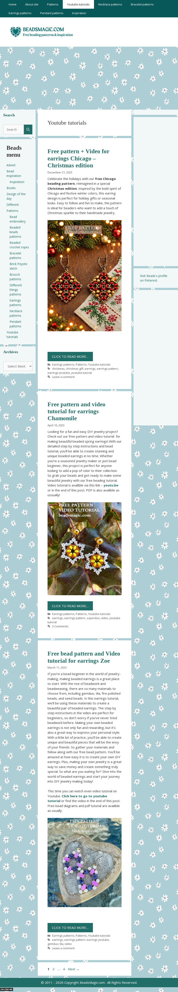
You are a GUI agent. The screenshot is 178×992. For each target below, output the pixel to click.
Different (13, 205)
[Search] (28, 129)
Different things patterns (16, 289)
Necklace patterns (110, 4)
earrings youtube (59, 373)
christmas (58, 369)
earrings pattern (107, 369)
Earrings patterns (20, 13)
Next (73, 969)
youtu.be (111, 485)
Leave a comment (63, 377)
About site (31, 4)
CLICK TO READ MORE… (70, 356)
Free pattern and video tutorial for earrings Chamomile (76, 411)
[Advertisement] (89, 77)
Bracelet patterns (142, 4)
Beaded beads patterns (15, 232)
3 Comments (60, 626)
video (104, 618)
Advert (11, 165)
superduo (93, 618)
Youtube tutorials (78, 4)
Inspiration (79, 13)
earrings (90, 369)
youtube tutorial (81, 373)
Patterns (52, 4)
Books (11, 188)
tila (61, 944)
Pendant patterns (51, 13)
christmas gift (74, 369)
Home (12, 4)
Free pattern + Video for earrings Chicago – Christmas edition (78, 158)
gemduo (53, 944)
